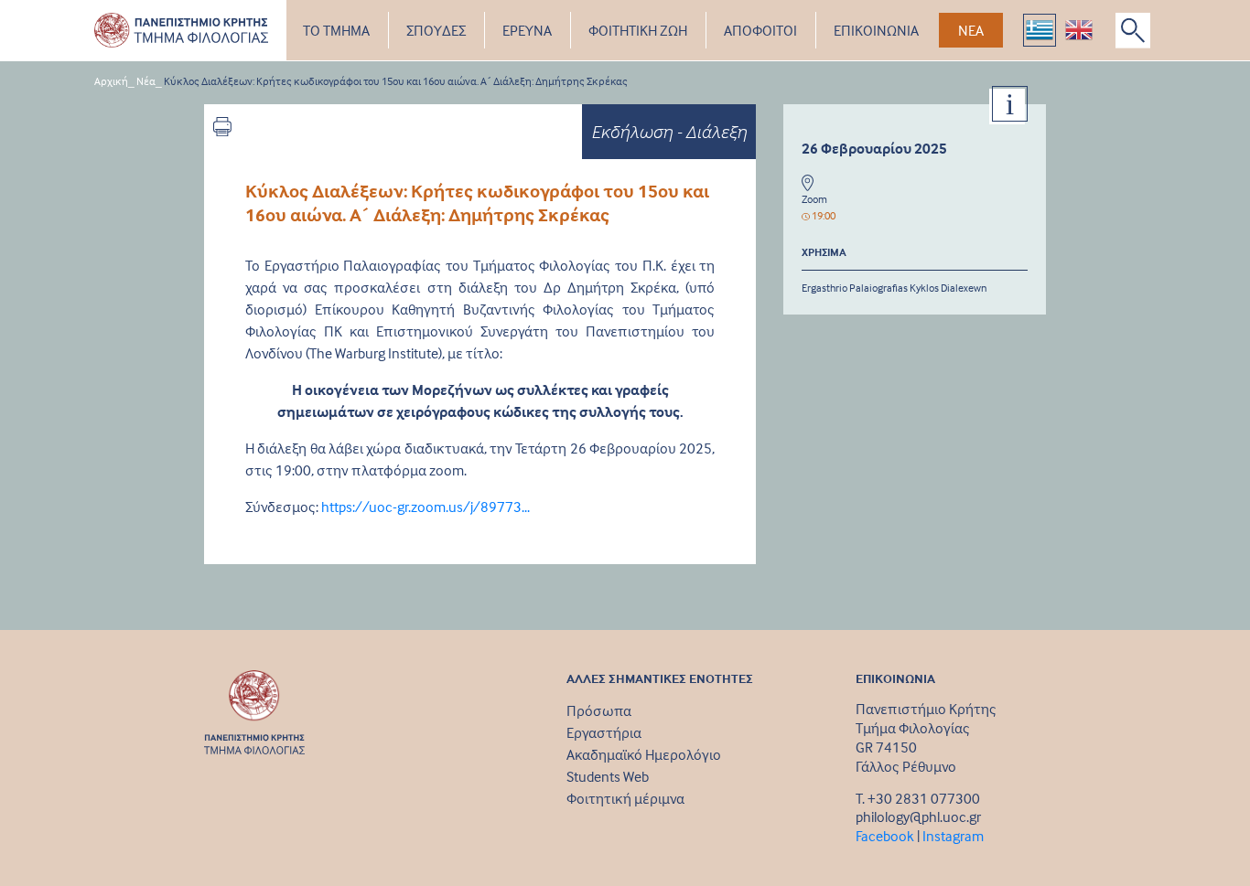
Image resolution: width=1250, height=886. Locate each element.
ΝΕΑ (971, 30)
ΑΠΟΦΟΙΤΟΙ (760, 30)
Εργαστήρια (603, 732)
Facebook (885, 836)
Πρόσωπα (598, 710)
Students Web (607, 776)
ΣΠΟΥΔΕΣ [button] (436, 30)
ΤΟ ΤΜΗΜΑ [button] (336, 30)
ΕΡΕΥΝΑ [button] (527, 30)
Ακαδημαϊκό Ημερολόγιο (643, 754)
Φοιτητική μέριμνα (625, 798)
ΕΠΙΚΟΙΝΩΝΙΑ (876, 30)
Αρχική (111, 81)
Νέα (146, 81)
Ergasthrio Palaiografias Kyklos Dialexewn (894, 287)
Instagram (953, 836)
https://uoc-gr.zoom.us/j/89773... (425, 506)
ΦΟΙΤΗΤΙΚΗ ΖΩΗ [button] (637, 30)
